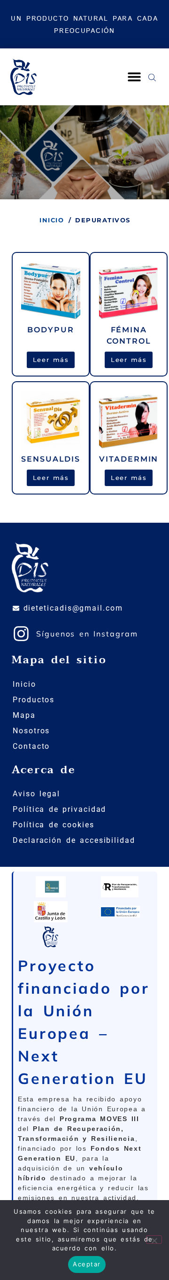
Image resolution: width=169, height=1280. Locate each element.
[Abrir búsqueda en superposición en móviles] (152, 76)
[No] (154, 1239)
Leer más (51, 359)
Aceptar (87, 1264)
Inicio (51, 220)
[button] (134, 76)
